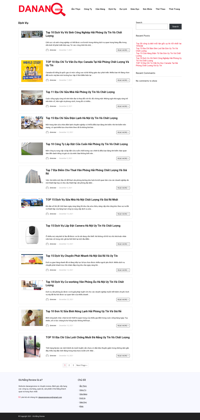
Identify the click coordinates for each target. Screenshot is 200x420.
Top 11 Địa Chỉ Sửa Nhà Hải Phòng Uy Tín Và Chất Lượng (80, 92)
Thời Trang (174, 9)
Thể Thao (160, 9)
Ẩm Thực (75, 9)
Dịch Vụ (112, 9)
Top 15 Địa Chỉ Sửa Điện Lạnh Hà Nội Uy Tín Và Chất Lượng (82, 118)
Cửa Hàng (100, 9)
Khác (81, 406)
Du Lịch (123, 9)
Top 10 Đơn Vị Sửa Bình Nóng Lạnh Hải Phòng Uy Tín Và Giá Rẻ (83, 311)
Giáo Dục (134, 9)
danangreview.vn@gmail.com (50, 397)
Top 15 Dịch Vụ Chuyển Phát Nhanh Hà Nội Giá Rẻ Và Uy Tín (82, 255)
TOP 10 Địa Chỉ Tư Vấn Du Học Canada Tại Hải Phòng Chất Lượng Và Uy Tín (157, 64)
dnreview (52, 50)
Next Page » (81, 365)
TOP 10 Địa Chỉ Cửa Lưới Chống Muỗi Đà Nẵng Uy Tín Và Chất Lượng (88, 337)
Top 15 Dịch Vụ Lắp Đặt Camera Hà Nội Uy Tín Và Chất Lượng (83, 225)
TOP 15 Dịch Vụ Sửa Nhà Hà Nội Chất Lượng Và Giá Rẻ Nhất (82, 199)
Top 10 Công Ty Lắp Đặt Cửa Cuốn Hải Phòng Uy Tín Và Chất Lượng (87, 144)
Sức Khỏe (147, 9)
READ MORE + (123, 50)
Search (139, 22)
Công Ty (88, 9)
